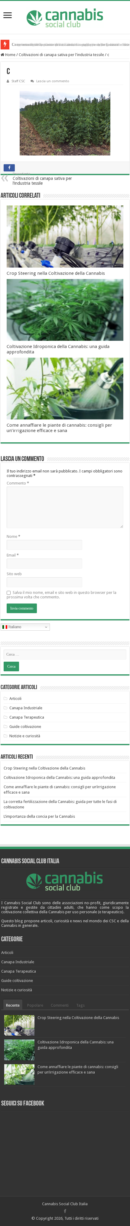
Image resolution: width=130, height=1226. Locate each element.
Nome (13, 536)
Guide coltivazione (25, 726)
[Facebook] (65, 1211)
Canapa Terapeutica (26, 717)
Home (9, 54)
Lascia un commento (52, 81)
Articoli (15, 698)
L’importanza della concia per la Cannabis (39, 816)
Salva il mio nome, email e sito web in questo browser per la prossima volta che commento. (61, 594)
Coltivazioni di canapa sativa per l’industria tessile (42, 179)
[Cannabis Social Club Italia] (65, 17)
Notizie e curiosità (24, 736)
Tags (80, 1005)
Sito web (14, 574)
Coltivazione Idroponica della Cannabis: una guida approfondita (59, 777)
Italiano (14, 627)
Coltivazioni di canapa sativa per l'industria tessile (61, 54)
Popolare (35, 1005)
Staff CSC (18, 81)
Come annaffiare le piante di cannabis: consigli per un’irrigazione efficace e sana (59, 427)
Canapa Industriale (25, 708)
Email (13, 555)
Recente (13, 1005)
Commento (18, 483)
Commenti (60, 1005)
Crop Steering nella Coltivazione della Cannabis (51, 44)
